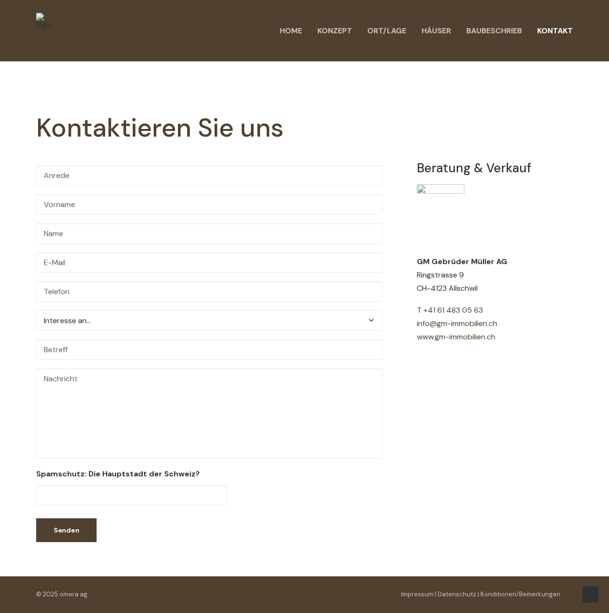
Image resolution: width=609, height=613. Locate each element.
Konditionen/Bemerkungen (520, 594)
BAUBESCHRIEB (494, 31)
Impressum (417, 594)
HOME (291, 31)
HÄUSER (436, 31)
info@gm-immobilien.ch (457, 323)
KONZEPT (334, 31)
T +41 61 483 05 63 (450, 310)
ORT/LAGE (386, 31)
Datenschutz (457, 594)
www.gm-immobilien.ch (456, 337)
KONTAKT (555, 31)
